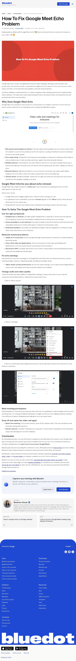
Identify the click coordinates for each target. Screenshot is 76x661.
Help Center (42, 605)
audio (4, 456)
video (8, 456)
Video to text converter (9, 570)
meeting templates (34, 462)
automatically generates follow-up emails (48, 460)
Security (4, 626)
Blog (40, 591)
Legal (3, 605)
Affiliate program (44, 596)
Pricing (41, 594)
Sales (3, 591)
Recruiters (5, 594)
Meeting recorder (7, 564)
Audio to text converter (9, 567)
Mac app (41, 564)
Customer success (8, 599)
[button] (72, 4)
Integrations (42, 608)
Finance (4, 608)
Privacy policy (6, 623)
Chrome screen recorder (9, 579)
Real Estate (5, 611)
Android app (42, 573)
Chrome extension (44, 561)
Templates (42, 599)
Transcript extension (8, 573)
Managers (5, 596)
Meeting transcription (8, 561)
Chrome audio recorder (9, 576)
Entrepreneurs (6, 588)
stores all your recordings (10, 465)
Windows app (43, 567)
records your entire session (61, 454)
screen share (18, 456)
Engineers (5, 602)
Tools (40, 602)
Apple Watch (43, 576)
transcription (58, 448)
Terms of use (6, 620)
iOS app (41, 570)
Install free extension (9, 471)
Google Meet (19, 28)
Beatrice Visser (9, 28)
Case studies (43, 588)
